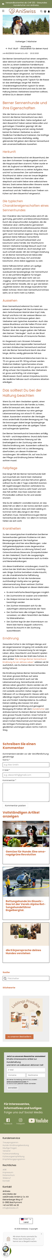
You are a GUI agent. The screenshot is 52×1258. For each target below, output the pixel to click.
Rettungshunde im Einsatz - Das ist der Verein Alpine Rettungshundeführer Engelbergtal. (26, 905)
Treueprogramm (10, 1142)
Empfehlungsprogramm (14, 1159)
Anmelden (12, 1088)
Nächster (32, 41)
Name (6, 759)
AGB (4, 1169)
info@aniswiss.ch (10, 1208)
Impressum (8, 1172)
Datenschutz (9, 1175)
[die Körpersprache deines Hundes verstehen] (26, 934)
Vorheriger (20, 41)
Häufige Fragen (10, 1148)
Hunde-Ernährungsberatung (16, 1145)
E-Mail (6, 770)
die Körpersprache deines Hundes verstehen (23, 951)
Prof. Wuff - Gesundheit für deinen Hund (28, 49)
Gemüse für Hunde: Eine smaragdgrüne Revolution (26, 853)
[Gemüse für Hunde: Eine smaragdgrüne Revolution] (26, 834)
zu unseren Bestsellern (19, 1036)
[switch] (5, 1254)
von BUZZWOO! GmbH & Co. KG (15, 53)
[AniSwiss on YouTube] (38, 1122)
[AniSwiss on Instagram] (20, 1124)
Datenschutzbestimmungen (16, 1082)
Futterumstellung (11, 1153)
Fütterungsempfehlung (13, 1156)
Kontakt (6, 1180)
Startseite (26, 47)
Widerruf (7, 1178)
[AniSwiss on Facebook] (8, 1124)
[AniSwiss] (22, 11)
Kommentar (9, 780)
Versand (6, 1151)
